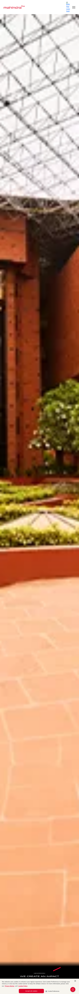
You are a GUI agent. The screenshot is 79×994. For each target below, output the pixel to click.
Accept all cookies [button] (31, 991)
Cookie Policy (22, 986)
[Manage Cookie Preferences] (72, 989)
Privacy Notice (9, 986)
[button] (52, 990)
